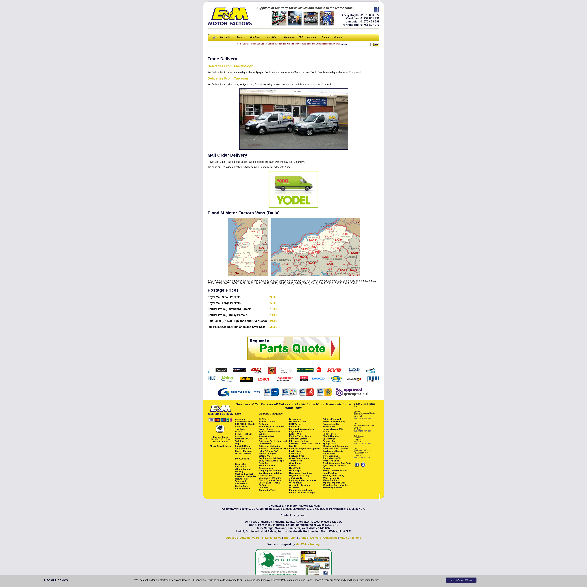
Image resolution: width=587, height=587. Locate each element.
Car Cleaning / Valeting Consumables (270, 474)
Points (326, 431)
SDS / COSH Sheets (245, 424)
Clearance (289, 37)
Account (311, 37)
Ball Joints (264, 438)
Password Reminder (245, 476)
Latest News (241, 426)
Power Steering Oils (333, 429)
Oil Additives (296, 482)
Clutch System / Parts (269, 480)
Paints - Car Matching (334, 421)
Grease (293, 465)
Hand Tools (295, 468)
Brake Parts (264, 463)
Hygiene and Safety (299, 475)
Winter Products (331, 480)
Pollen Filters (329, 434)
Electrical (294, 426)
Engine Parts (296, 431)
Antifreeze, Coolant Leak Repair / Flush (271, 427)
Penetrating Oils (331, 424)
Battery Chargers (267, 453)
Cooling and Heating (269, 482)
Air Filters (263, 419)
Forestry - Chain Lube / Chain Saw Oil (304, 444)
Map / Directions (350, 537)
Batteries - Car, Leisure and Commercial (272, 442)
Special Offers (242, 446)
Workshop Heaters (332, 487)
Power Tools (329, 426)
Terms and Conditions (256, 580)
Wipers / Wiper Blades (334, 482)
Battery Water (265, 456)
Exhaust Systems (298, 438)
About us (240, 419)
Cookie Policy (304, 580)
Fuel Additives (296, 456)
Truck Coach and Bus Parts (337, 463)
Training (326, 37)
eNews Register (243, 479)
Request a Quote (244, 438)
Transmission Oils (332, 458)
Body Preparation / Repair (271, 460)
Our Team (255, 37)
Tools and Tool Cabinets (335, 448)
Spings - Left (329, 443)
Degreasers (295, 419)
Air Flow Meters (266, 421)
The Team (240, 429)
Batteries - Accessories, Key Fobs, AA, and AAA (273, 449)
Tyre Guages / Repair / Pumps (334, 466)
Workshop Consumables (335, 485)
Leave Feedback (243, 434)
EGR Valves (295, 424)
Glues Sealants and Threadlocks (299, 459)
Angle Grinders (266, 436)
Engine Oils (295, 434)
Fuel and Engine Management (304, 448)
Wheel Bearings (331, 478)
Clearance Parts (243, 448)
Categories (225, 37)
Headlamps (295, 470)
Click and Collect (244, 474)
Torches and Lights (333, 451)
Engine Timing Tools (300, 436)
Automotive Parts (244, 421)
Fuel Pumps (295, 453)
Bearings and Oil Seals (270, 458)
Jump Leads (295, 478)
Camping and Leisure (269, 470)
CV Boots (263, 487)
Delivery (239, 471)
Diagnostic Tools (267, 490)
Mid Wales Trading (308, 544)
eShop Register (243, 469)
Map (237, 443)
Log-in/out (240, 466)
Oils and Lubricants (299, 485)
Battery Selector (243, 451)
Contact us (241, 436)
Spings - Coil (329, 441)
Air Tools (263, 424)
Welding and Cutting (333, 475)
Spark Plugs (329, 438)
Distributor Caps (297, 421)
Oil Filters (294, 487)
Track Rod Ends (331, 460)
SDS (301, 37)
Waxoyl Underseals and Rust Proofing (335, 471)
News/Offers (272, 37)
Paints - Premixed (332, 419)
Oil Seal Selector (243, 453)
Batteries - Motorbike (269, 446)
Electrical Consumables (301, 429)
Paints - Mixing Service (301, 490)
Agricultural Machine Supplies (269, 432)
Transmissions (330, 456)
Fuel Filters (295, 451)
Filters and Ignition (299, 441)
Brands (241, 37)
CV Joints (263, 485)
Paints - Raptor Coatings (302, 492)
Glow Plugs (295, 463)
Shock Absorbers (332, 436)
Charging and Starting (270, 478)
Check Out (240, 464)
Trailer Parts (329, 453)
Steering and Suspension (336, 446)
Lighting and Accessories (302, 480)
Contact (338, 37)
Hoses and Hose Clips (300, 473)
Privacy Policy (280, 580)
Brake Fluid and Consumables (266, 466)
